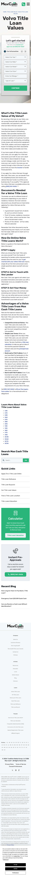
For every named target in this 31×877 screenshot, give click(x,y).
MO (17, 745)
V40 (6, 426)
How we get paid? (15, 645)
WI (4, 749)
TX (22, 747)
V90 (6, 435)
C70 (6, 413)
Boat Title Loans (16, 701)
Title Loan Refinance (8, 479)
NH (28, 745)
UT (24, 747)
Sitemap (15, 655)
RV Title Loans (15, 694)
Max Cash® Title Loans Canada (15, 648)
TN (19, 747)
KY (6, 745)
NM (4, 747)
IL (28, 742)
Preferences (15, 872)
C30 (6, 411)
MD (10, 745)
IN (2, 745)
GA (22, 742)
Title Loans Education (9, 501)
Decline (15, 868)
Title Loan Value (12, 11)
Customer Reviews (15, 642)
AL (7, 742)
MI (12, 745)
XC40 (6, 437)
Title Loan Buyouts (8, 485)
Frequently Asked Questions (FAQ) (15, 723)
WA (2, 749)
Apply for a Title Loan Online (11, 474)
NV (7, 747)
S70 (6, 419)
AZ (11, 742)
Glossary (15, 681)
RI (15, 747)
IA (24, 742)
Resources (15, 665)
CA (14, 742)
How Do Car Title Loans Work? (15, 717)
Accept (15, 864)
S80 (6, 421)
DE (18, 742)
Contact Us (15, 652)
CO (16, 742)
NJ (2, 747)
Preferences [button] (5, 859)
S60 (6, 417)
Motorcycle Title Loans (15, 697)
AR (9, 742)
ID (26, 742)
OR (13, 747)
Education (15, 668)
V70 (6, 432)
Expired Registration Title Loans (15, 730)
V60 (6, 430)
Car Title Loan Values (8, 490)
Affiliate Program (15, 733)
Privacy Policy (9, 764)
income (19, 167)
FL (20, 742)
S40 (6, 415)
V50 (6, 428)
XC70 (6, 441)
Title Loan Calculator (15, 720)
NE (26, 745)
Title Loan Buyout (15, 707)
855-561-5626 (9, 389)
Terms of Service (21, 764)
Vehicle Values (15, 674)
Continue (15, 88)
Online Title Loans (15, 691)
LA (8, 745)
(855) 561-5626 (16, 574)
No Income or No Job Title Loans (15, 727)
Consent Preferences (15, 766)
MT (21, 745)
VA (26, 747)
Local (15, 671)
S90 (6, 424)
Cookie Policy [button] (17, 856)
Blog (15, 678)
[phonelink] (23, 4)
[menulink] (28, 4)
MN (15, 745)
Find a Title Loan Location (10, 496)
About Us (15, 639)
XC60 (6, 439)
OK (11, 747)
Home (4, 11)
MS (19, 745)
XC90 (6, 443)
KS (4, 745)
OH (9, 747)
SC (17, 747)
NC (24, 745)
